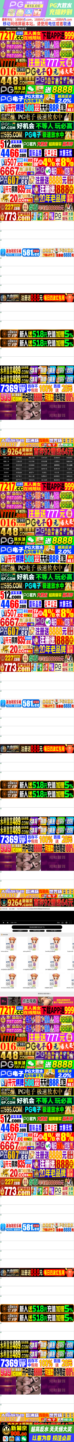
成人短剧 (44, 480)
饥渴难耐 (31, 465)
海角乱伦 (69, 476)
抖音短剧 (19, 472)
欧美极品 (69, 457)
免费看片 (6, 480)
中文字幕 (31, 461)
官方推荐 (6, 469)
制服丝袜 (69, 461)
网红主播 (31, 457)
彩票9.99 (57, 469)
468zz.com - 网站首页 (16, 28)
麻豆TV (31, 472)
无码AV (6, 472)
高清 (58, 922)
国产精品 (19, 457)
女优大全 (69, 472)
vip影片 (20, 931)
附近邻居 (19, 465)
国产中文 (19, 480)
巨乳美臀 (44, 461)
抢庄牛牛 (31, 469)
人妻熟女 (57, 461)
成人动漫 (12, 909)
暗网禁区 (57, 476)
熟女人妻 (31, 476)
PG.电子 (54, 931)
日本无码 (44, 457)
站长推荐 (6, 465)
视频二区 (6, 461)
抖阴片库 (6, 476)
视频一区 (6, 457)
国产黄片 (19, 476)
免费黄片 (44, 476)
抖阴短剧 (69, 480)
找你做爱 (44, 465)
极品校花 (57, 480)
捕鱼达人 (19, 469)
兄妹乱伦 (31, 480)
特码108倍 (37, 931)
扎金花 (69, 469)
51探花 (44, 472)
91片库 (57, 472)
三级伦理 (19, 461)
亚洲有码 (57, 457)
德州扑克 (44, 469)
